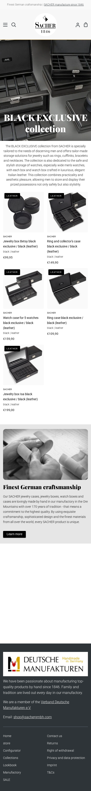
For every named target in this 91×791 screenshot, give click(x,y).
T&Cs (50, 772)
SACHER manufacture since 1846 (64, 4)
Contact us (54, 736)
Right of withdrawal (60, 751)
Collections (10, 758)
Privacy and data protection (66, 758)
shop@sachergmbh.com (32, 717)
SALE (6, 780)
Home (7, 736)
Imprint (52, 765)
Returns (52, 743)
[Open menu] (4, 24)
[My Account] (76, 25)
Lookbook (10, 765)
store (6, 743)
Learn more (14, 534)
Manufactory (12, 772)
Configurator (12, 751)
